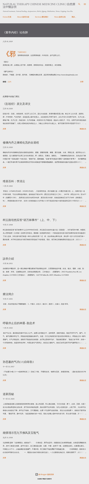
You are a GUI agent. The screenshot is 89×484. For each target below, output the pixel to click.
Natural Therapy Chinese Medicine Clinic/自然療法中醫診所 (39, 5)
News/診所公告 (60, 17)
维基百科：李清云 (14, 181)
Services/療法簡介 (41, 17)
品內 (9, 82)
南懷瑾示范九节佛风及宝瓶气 (21, 433)
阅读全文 (83, 129)
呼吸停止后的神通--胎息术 (19, 323)
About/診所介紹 (23, 17)
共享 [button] (81, 82)
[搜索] (79, 4)
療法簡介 (8, 294)
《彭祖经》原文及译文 (17, 104)
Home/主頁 (7, 17)
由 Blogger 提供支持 (46, 474)
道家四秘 (8, 394)
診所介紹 (8, 258)
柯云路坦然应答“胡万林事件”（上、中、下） (30, 220)
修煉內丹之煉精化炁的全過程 (21, 142)
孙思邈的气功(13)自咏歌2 (18, 362)
